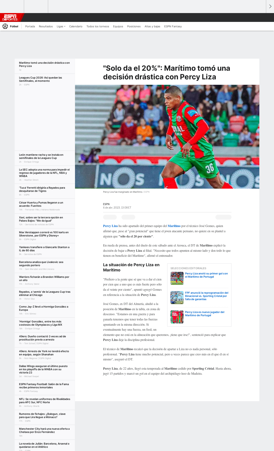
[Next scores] (270, 6)
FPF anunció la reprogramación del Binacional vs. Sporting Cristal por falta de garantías (206, 296)
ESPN (10, 17)
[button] (261, 17)
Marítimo (174, 225)
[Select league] (12, 7)
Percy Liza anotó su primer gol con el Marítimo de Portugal (206, 275)
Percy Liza (110, 225)
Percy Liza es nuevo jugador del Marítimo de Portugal (204, 313)
